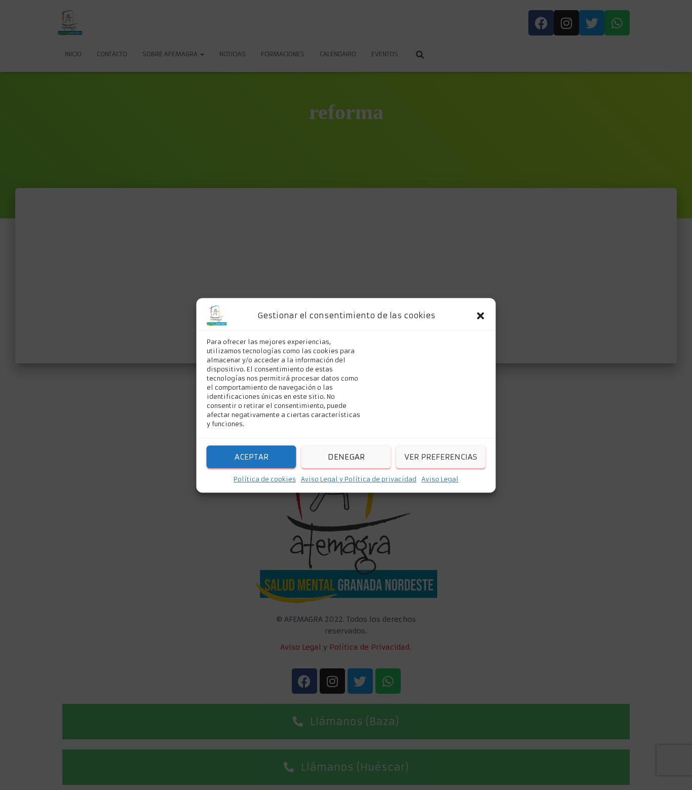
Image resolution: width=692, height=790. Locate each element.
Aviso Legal (439, 479)
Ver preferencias (440, 456)
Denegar (346, 456)
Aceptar (251, 456)
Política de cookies (265, 479)
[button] (481, 316)
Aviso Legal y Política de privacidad (358, 479)
